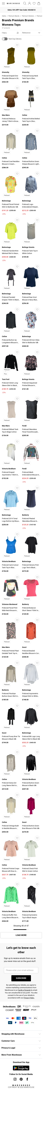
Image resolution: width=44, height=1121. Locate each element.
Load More (21, 935)
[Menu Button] (3, 3)
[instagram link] (15, 1079)
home (4, 16)
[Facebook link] (27, 1079)
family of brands (24, 990)
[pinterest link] (21, 1079)
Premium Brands (13, 16)
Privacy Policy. (29, 998)
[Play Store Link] (21, 1068)
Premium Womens (28, 16)
